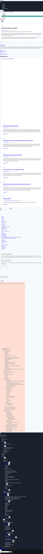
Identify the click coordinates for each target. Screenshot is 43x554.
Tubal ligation (7, 481)
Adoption (6, 375)
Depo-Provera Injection (8, 468)
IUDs (5, 469)
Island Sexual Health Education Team (8, 447)
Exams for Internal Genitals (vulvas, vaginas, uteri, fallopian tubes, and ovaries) (15, 496)
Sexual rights (9, 412)
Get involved (3, 218)
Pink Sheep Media (6, 277)
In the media (3, 220)
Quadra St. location (22, 34)
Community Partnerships (8, 431)
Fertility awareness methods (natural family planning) (13, 365)
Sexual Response (9, 413)
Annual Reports (5, 461)
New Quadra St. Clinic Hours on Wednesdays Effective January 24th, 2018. (18, 140)
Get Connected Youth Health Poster (6, 226)
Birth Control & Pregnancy (7, 349)
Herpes (8, 394)
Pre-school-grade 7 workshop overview (11, 408)
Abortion (6, 376)
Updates (3, 6)
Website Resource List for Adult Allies (10, 542)
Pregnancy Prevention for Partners (10, 363)
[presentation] (22, 90)
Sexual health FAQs (10, 421)
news (2, 25)
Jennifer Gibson (4, 30)
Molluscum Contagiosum (10, 397)
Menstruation (10, 423)
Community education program (7, 448)
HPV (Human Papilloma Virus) (11, 396)
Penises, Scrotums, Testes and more (12, 424)
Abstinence (6, 364)
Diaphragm (6, 361)
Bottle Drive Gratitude (3, 51)
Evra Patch (6, 352)
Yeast (7, 401)
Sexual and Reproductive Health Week (10, 125)
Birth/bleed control (6, 350)
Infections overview (8, 387)
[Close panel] (1, 282)
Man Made (4, 449)
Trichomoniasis (9, 400)
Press (2, 219)
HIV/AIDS (8, 395)
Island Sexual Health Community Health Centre (11, 200)
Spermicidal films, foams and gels (10, 362)
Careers (3, 217)
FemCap (6, 360)
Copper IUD (7, 371)
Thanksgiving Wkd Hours (4, 53)
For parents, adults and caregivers (10, 425)
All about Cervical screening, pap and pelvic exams (14, 383)
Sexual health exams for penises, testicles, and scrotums (9, 238)
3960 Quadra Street (2, 19)
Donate (2, 21)
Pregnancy (3, 232)
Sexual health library (5, 348)
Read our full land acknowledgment (5, 258)
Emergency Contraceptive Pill (9, 372)
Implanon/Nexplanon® (8, 359)
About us (3, 5)
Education (3, 446)
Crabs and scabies (7, 504)
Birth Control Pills (7, 351)
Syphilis (8, 399)
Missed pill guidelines (8, 518)
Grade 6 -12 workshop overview (9, 409)
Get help (3, 7)
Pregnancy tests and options (9, 374)
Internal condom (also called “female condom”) (12, 358)
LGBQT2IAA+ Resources (12, 419)
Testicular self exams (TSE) (11, 385)
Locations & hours (5, 8)
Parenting (6, 377)
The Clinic (4, 13)
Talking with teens (7, 543)
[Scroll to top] (1, 281)
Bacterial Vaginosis (9, 388)
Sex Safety (3, 225)
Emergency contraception (5, 244)
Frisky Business (38, 34)
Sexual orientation (11, 418)
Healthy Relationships (10, 414)
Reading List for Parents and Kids (9, 544)
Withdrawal (6, 480)
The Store (4, 17)
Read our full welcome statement (5, 265)
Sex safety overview (7, 198)
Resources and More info (7, 410)
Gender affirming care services (11, 386)
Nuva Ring (6, 353)
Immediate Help (4, 224)
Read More (5, 148)
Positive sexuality (7, 411)
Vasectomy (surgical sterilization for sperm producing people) (13, 482)
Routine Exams (5, 495)
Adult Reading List (7, 545)
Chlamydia (8, 389)
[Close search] (1, 550)
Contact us (3, 4)
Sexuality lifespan (7, 529)
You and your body (8, 420)
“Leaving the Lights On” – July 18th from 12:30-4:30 (13, 169)
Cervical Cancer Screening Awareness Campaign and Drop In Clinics (16, 184)
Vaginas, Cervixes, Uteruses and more (12, 422)
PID (7, 398)
